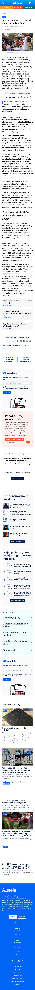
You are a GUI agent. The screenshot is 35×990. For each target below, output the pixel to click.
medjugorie (6, 783)
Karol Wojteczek (19, 26)
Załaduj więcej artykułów (17, 541)
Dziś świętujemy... (12, 617)
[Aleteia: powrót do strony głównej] (17, 3)
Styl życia (17, 928)
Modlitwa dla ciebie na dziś (15, 642)
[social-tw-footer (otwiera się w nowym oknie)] (19, 961)
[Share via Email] (27, 97)
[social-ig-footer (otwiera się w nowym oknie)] (22, 961)
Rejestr (7, 7)
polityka (5, 750)
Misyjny (5, 122)
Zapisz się (7, 392)
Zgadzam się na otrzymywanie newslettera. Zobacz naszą (18, 387)
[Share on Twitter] (24, 97)
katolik (5, 349)
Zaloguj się (27, 472)
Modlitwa (27, 7)
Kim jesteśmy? (17, 972)
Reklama (17, 947)
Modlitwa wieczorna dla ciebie (15, 625)
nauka (4, 710)
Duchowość (17, 930)
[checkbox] (3, 387)
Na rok (17, 955)
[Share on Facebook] (18, 97)
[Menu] (6, 3)
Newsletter (17, 938)
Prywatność (17, 984)
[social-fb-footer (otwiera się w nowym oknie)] (16, 961)
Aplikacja (17, 940)
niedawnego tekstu (24, 223)
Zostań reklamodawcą (17, 978)
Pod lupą (4, 13)
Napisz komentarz (17, 479)
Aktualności (18, 926)
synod (5, 814)
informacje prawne (17, 975)
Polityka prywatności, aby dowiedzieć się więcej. (16, 388)
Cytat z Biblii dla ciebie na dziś (15, 634)
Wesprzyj (16, 7)
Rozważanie (9, 650)
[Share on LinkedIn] (21, 97)
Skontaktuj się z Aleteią (17, 981)
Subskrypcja (17, 942)
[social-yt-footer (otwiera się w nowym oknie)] (12, 961)
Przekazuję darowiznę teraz (13, 439)
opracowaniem (8, 111)
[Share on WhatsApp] (30, 97)
